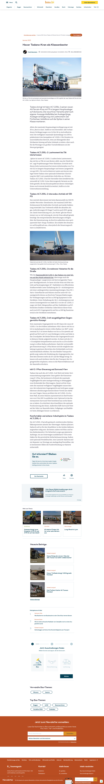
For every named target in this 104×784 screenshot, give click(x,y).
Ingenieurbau (93, 760)
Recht (63, 7)
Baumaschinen (28, 7)
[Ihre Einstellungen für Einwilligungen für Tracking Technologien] (101, 781)
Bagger (19, 7)
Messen (35, 692)
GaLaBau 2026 (38, 709)
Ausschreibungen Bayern (86, 773)
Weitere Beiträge (35, 599)
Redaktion (41, 771)
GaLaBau (56, 7)
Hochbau (78, 7)
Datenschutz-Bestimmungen (83, 782)
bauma (47, 692)
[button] (52, 378)
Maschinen (49, 7)
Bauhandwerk (78, 760)
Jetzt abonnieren (89, 2)
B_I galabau (62, 771)
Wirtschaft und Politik (48, 760)
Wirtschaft (40, 7)
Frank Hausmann (32, 52)
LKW (46, 705)
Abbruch (59, 760)
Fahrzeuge (71, 7)
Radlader (52, 709)
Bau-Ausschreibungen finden (87, 771)
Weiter (66, 676)
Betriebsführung (68, 760)
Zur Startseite (38, 476)
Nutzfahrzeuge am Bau (30, 35)
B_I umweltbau (63, 773)
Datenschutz (73, 742)
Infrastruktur (87, 7)
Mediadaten (41, 773)
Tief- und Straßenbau (34, 760)
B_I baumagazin (14, 766)
